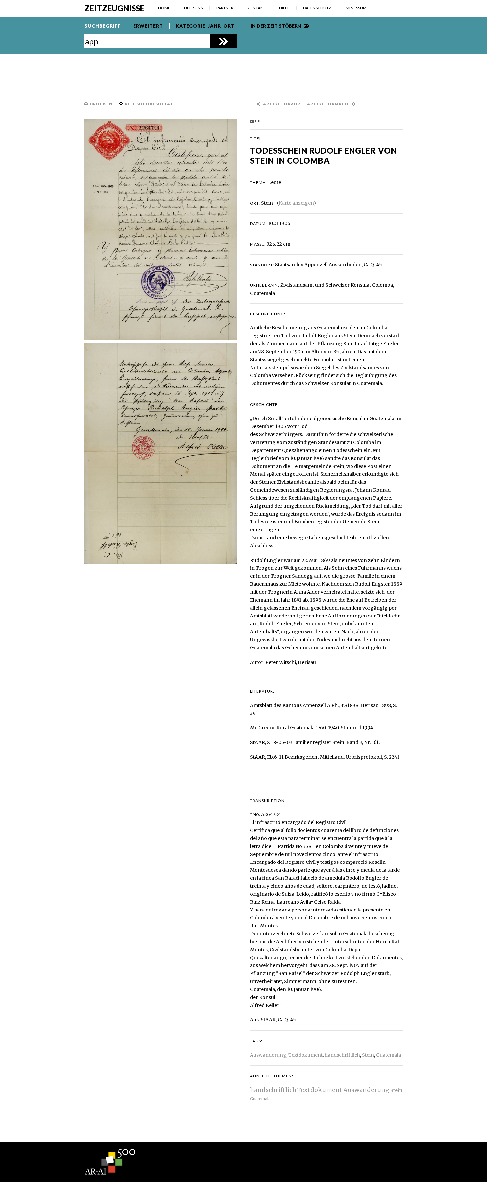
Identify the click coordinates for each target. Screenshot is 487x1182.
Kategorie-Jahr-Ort (205, 26)
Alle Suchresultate (150, 103)
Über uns (193, 7)
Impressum (356, 7)
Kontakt (256, 7)
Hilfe (284, 7)
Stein (368, 1055)
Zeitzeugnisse (114, 8)
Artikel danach (328, 103)
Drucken (101, 103)
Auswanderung (268, 1055)
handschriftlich (342, 1055)
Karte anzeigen (296, 203)
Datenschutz (317, 7)
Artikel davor (281, 103)
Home (164, 7)
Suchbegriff (102, 26)
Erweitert (148, 26)
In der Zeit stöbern (276, 26)
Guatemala (388, 1055)
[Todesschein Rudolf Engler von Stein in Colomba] (160, 229)
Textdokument (305, 1055)
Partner (224, 7)
